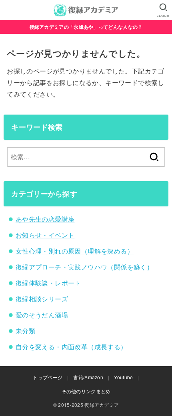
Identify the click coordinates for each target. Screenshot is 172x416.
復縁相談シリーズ (42, 298)
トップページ (47, 377)
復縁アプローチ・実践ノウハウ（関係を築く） (84, 266)
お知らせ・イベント (45, 235)
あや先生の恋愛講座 (45, 219)
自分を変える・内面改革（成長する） (71, 346)
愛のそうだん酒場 (42, 314)
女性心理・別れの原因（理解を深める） (75, 251)
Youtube (123, 377)
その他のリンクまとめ (86, 391)
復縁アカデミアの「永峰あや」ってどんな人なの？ (86, 26)
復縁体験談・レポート (48, 282)
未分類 (25, 330)
